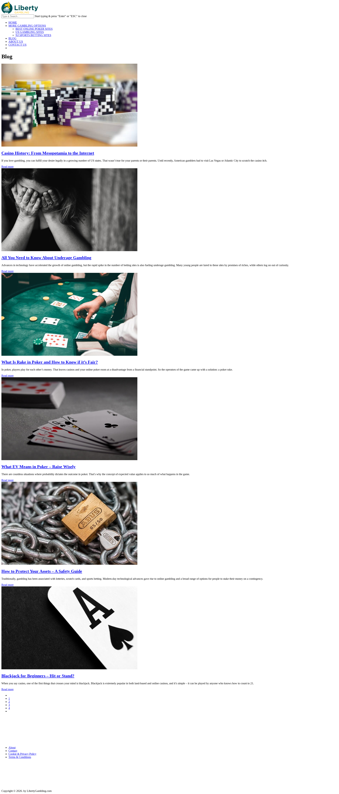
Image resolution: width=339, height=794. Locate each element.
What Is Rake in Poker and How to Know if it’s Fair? (49, 362)
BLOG (12, 38)
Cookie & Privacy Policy (22, 753)
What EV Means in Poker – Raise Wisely (38, 466)
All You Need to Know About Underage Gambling (46, 257)
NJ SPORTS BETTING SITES (33, 35)
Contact (12, 750)
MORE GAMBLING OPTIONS (27, 25)
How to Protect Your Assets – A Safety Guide (41, 571)
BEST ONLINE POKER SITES (34, 28)
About (12, 747)
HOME (12, 22)
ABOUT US (15, 41)
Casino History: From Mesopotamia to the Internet (47, 153)
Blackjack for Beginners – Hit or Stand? (37, 676)
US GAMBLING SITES (30, 32)
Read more (7, 166)
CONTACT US (17, 44)
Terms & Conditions (19, 757)
